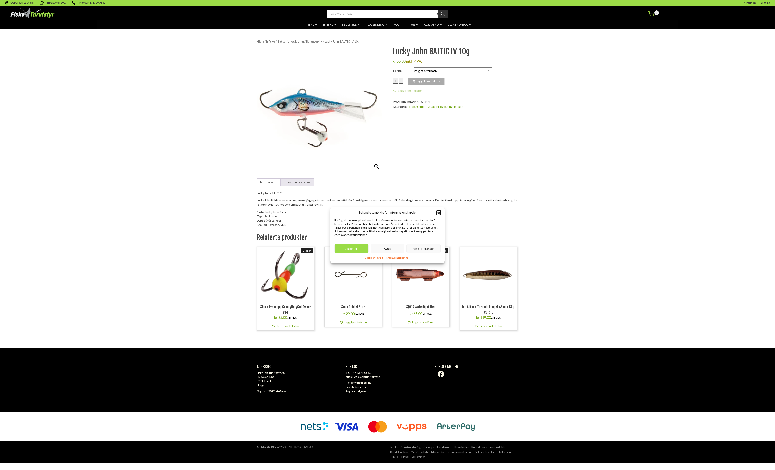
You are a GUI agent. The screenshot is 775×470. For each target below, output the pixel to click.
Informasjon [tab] (268, 182)
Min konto (437, 452)
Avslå (387, 248)
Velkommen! (418, 457)
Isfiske (270, 41)
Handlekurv (444, 447)
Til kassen (504, 452)
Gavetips (429, 447)
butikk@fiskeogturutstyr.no (363, 376)
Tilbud (394, 457)
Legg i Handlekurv (427, 81)
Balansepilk (314, 41)
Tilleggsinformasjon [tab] (297, 182)
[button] (439, 212)
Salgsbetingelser (356, 387)
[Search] (443, 14)
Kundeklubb (497, 447)
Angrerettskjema (356, 391)
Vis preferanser (423, 248)
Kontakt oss (750, 2)
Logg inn (765, 2)
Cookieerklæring (374, 257)
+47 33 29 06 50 (361, 372)
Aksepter (351, 248)
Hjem (260, 41)
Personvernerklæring (396, 257)
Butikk (394, 447)
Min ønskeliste (420, 452)
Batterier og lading (290, 41)
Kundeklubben (399, 452)
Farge (397, 70)
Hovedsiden (461, 447)
